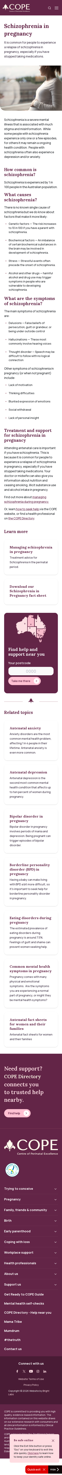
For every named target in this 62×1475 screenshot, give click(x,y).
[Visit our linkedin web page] (44, 1371)
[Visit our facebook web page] (17, 1371)
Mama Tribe (13, 1322)
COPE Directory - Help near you (27, 1313)
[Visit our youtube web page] (31, 1371)
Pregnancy (12, 1199)
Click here (33, 1453)
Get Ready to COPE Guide (24, 1294)
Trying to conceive (18, 1188)
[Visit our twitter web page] (24, 1371)
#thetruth (12, 1340)
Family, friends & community (25, 1210)
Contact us (13, 1349)
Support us (12, 1284)
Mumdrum (11, 1331)
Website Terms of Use (31, 1379)
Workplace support (18, 1252)
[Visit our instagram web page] (37, 1371)
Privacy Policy (31, 1384)
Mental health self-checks (24, 1303)
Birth (8, 1220)
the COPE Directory (21, 518)
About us (11, 1273)
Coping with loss (17, 1241)
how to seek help (27, 509)
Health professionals (20, 1263)
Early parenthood (17, 1231)
